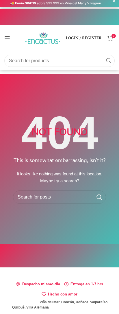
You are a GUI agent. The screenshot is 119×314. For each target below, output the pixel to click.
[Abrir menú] (7, 38)
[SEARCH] (109, 61)
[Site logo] (42, 37)
